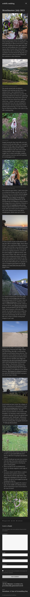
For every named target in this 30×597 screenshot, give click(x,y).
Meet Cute (16, 298)
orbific (13, 520)
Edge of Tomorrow (12, 302)
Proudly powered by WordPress (9, 595)
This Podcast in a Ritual (14, 371)
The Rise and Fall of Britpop (15, 366)
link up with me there (11, 422)
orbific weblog (8, 3)
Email (4, 558)
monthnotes (20, 520)
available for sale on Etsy (18, 205)
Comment (5, 534)
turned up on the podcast (14, 360)
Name (4, 552)
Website (4, 564)
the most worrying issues (11, 408)
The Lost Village (11, 197)
